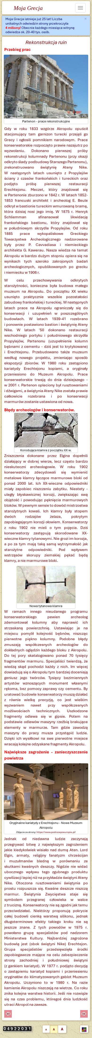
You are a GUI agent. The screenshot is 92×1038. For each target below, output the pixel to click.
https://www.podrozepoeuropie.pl (56, 832)
